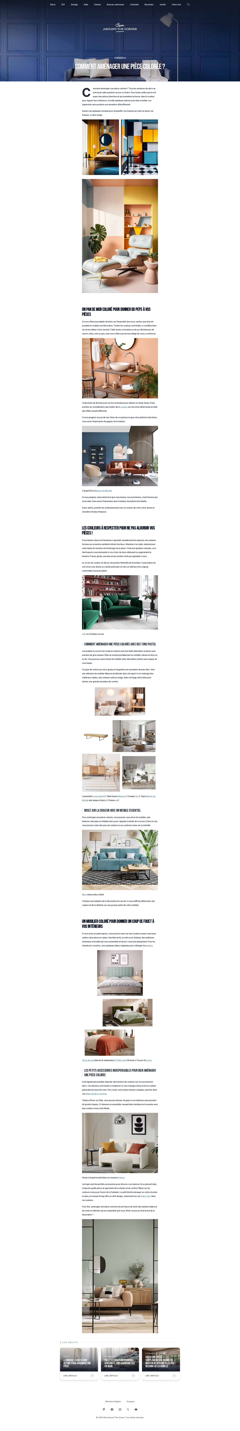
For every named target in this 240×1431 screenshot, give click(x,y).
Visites (97, 4)
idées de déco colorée (96, 1094)
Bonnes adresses (115, 4)
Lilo (136, 796)
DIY (63, 4)
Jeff (117, 800)
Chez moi (176, 4)
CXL (84, 634)
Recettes (149, 4)
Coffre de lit (121, 1060)
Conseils (120, 58)
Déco (53, 4)
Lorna (149, 1060)
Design (74, 4)
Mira (84, 894)
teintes (149, 945)
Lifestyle (134, 4)
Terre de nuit (88, 1060)
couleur (124, 407)
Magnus (121, 796)
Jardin (163, 4)
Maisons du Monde (103, 490)
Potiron (121, 1177)
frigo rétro (146, 1196)
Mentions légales (113, 1401)
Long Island (98, 796)
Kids (86, 4)
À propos (130, 1401)
